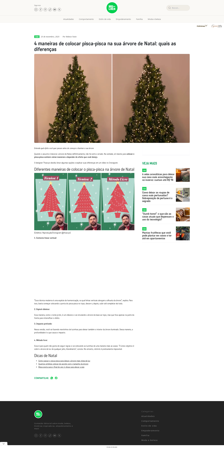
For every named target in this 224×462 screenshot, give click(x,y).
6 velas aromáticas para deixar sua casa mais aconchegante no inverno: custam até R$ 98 (158, 177)
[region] (33, 441)
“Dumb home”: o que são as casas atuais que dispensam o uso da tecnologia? (158, 216)
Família (139, 19)
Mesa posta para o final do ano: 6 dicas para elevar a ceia (61, 367)
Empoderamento (123, 19)
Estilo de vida (105, 19)
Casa (36, 37)
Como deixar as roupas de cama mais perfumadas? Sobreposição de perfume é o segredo (157, 196)
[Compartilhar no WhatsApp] (51, 378)
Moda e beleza (154, 19)
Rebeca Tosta (71, 36)
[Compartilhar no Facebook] (56, 378)
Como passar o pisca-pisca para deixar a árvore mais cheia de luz (64, 361)
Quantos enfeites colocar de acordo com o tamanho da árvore (63, 364)
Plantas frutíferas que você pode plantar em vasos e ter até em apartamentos (157, 235)
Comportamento (86, 19)
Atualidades (68, 19)
